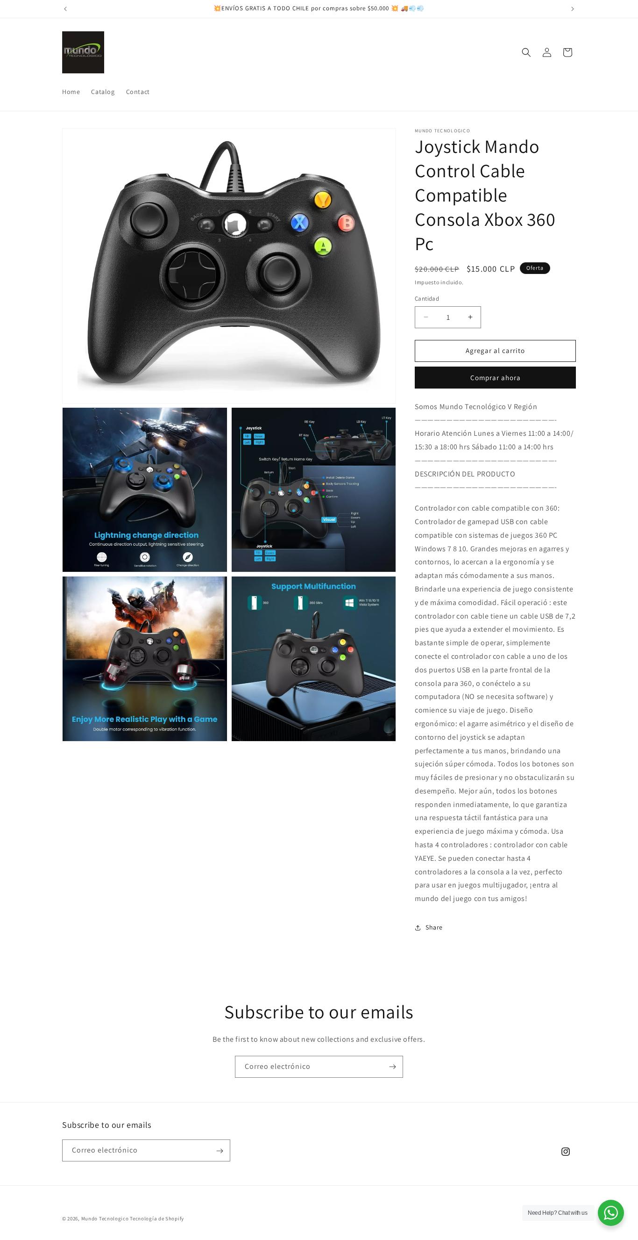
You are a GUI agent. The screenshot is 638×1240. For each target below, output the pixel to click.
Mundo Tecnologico (105, 1218)
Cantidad (427, 299)
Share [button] (434, 927)
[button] (526, 52)
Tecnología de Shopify (157, 1218)
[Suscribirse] (392, 1067)
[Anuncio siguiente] (572, 9)
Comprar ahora (495, 377)
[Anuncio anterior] (65, 9)
